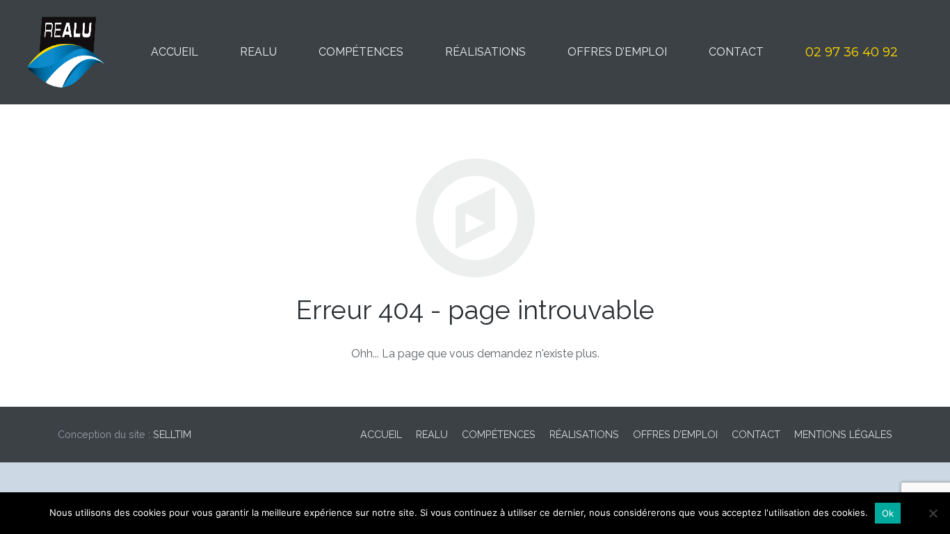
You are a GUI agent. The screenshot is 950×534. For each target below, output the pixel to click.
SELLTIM (172, 434)
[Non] (933, 513)
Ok (888, 513)
